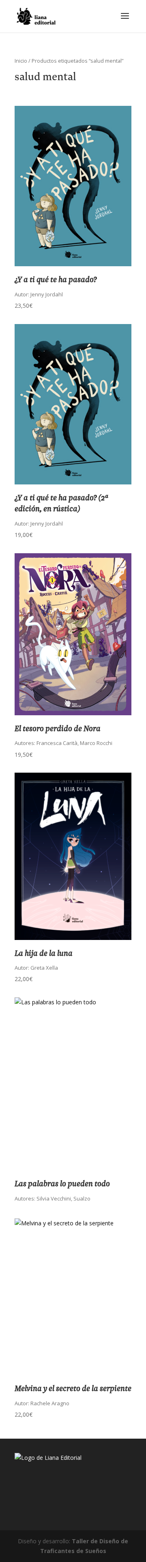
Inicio (21, 60)
